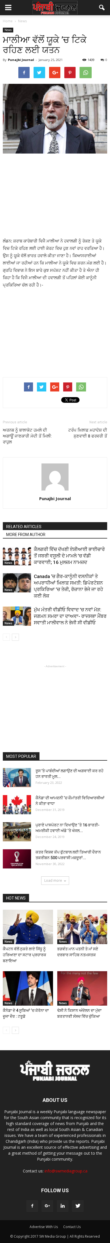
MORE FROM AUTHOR (25, 534)
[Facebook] (32, 1206)
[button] (102, 7)
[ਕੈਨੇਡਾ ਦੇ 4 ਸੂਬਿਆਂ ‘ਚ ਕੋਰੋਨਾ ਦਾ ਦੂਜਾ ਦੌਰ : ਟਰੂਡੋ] (28, 988)
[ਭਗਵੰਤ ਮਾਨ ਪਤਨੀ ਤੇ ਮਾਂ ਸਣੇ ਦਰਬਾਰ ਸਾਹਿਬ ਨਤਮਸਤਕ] (82, 927)
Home (8, 21)
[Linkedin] (62, 1206)
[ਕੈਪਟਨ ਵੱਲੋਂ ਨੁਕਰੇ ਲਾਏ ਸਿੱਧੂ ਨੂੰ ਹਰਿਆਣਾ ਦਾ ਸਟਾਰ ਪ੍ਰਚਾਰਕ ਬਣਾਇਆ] (28, 927)
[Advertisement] (55, 196)
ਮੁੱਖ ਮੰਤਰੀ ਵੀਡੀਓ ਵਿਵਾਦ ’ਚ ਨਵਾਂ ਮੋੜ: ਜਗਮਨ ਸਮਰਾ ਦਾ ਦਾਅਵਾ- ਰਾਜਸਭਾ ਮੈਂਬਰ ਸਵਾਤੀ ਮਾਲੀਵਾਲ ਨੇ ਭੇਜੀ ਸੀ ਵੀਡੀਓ (70, 616)
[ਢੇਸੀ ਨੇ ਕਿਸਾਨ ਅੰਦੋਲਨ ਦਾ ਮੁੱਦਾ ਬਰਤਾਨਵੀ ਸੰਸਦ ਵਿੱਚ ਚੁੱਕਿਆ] (82, 988)
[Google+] (47, 1206)
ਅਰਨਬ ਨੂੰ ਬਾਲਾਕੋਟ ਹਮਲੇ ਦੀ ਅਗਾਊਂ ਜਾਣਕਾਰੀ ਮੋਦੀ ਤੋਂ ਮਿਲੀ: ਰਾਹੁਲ (27, 436)
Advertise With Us (44, 1226)
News (8, 30)
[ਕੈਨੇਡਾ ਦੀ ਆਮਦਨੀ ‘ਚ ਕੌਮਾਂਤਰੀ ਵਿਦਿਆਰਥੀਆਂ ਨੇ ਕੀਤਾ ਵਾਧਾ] (17, 805)
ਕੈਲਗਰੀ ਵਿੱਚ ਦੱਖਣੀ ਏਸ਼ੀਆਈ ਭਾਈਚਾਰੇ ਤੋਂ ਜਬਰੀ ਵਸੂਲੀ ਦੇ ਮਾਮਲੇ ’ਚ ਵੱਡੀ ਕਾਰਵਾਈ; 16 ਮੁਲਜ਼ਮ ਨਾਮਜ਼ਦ (69, 555)
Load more (53, 880)
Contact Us (72, 1226)
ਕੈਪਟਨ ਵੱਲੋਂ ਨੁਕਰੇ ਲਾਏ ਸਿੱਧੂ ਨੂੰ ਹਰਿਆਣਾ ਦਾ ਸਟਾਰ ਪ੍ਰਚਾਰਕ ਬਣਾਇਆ (24, 955)
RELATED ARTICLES (23, 526)
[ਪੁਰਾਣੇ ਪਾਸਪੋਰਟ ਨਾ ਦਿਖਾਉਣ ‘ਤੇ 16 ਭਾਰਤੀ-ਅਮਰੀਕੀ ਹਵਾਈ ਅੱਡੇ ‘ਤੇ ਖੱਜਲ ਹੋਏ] (17, 832)
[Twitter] (77, 1206)
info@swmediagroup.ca (66, 1171)
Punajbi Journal (21, 60)
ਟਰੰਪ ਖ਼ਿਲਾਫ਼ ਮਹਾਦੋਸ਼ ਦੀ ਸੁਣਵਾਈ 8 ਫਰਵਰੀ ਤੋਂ (87, 433)
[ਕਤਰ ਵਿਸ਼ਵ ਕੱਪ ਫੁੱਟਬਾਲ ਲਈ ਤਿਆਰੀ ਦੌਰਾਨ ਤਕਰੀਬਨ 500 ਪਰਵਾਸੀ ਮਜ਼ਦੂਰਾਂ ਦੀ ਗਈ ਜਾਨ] (17, 859)
